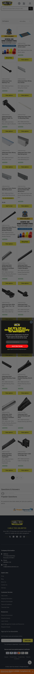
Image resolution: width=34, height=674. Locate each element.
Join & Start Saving (17, 346)
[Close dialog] (31, 322)
